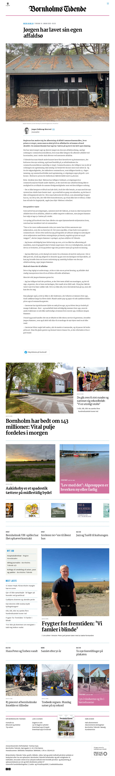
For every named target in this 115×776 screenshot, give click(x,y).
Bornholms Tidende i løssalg (95, 727)
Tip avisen (9, 727)
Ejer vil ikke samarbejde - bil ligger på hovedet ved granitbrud (20, 594)
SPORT (8, 532)
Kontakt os (10, 722)
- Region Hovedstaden (17, 557)
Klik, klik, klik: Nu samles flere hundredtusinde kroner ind (89, 410)
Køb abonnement (91, 722)
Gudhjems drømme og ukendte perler (20, 599)
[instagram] (9, 769)
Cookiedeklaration (56, 764)
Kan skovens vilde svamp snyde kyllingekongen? (18, 605)
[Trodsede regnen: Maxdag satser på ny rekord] (57, 680)
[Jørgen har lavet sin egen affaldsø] (57, 82)
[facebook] (7, 769)
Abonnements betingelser (94, 725)
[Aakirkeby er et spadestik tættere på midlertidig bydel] (30, 463)
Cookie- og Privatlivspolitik (38, 764)
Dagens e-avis (37, 722)
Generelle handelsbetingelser (17, 764)
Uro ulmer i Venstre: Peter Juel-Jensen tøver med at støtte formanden (68, 635)
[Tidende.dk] (57, 8)
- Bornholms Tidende (21, 571)
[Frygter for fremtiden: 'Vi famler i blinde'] (75, 582)
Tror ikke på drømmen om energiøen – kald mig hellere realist (21, 626)
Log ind (8, 6)
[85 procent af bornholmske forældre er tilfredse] (21, 680)
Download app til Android (41, 729)
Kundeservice (90, 729)
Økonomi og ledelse (13, 725)
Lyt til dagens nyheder (40, 725)
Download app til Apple (40, 727)
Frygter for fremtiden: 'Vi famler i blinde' (19, 619)
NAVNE (43, 648)
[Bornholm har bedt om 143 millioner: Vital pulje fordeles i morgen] (39, 388)
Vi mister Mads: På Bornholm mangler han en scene (20, 587)
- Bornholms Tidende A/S (18, 564)
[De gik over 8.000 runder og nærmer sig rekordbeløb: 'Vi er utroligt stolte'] (93, 379)
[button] (108, 3)
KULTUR (78, 532)
